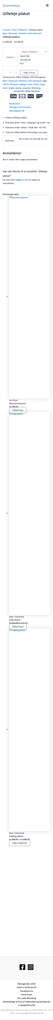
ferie (30, 84)
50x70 (6, 84)
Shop (14, 29)
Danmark (14, 84)
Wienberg (35, 88)
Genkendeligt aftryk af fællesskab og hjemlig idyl (26, 1001)
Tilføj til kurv (29, 72)
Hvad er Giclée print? (26, 987)
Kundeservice (26, 991)
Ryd (22, 63)
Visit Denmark (34, 33)
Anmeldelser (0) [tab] (16, 110)
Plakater (23, 29)
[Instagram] (30, 967)
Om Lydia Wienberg (26, 998)
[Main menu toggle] (47, 5)
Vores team (26, 994)
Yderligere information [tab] (20, 107)
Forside (6, 29)
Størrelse (10, 57)
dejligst (23, 84)
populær (26, 88)
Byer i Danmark (10, 33)
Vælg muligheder (19, 842)
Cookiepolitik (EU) (26, 1005)
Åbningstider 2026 (26, 983)
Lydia (42, 84)
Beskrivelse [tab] (14, 103)
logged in (20, 179)
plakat (18, 88)
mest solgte (8, 88)
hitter (36, 84)
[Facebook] (22, 967)
